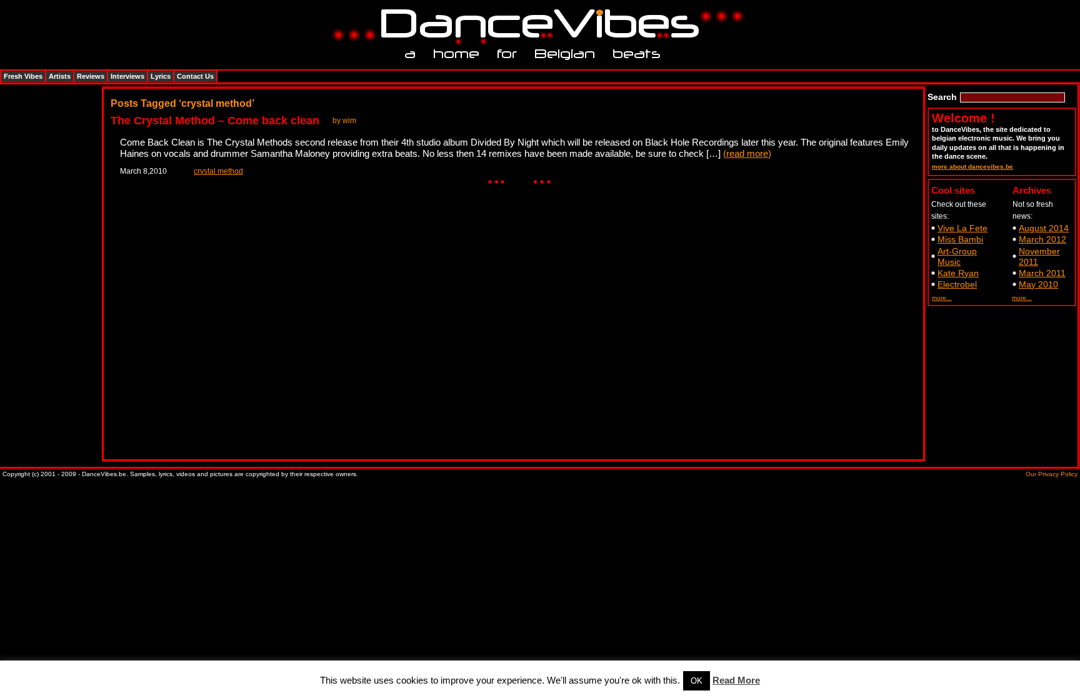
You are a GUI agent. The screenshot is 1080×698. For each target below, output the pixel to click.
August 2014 (1044, 228)
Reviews (90, 76)
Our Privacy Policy (1052, 474)
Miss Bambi (960, 239)
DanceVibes (535, 24)
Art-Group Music (957, 256)
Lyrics (161, 76)
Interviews (127, 76)
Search (942, 97)
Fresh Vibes (23, 76)
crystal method (218, 171)
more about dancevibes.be (972, 166)
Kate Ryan (958, 273)
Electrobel (957, 284)
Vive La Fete (963, 228)
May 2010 (1038, 284)
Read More (736, 680)
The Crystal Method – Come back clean (215, 120)
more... (942, 297)
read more (747, 153)
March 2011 (1042, 273)
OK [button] (696, 681)
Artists (60, 76)
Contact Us (195, 76)
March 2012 (1042, 239)
